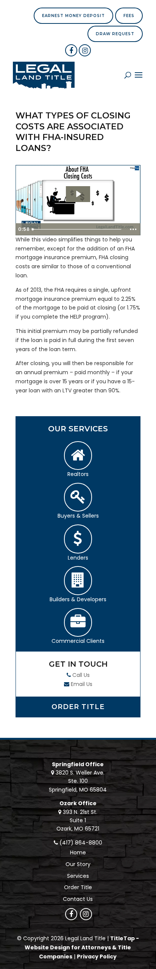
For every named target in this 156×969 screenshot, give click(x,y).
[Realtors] (78, 455)
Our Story (78, 864)
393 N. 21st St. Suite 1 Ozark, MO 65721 (77, 820)
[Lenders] (78, 539)
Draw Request (115, 33)
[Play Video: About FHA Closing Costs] (78, 194)
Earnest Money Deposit (73, 15)
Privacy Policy (97, 956)
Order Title (78, 707)
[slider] (77, 229)
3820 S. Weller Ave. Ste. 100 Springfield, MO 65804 (78, 781)
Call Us (81, 675)
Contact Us (78, 899)
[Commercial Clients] (78, 622)
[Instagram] (85, 50)
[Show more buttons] (133, 229)
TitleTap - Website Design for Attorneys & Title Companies (82, 947)
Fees (128, 15)
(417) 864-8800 (80, 842)
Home (78, 852)
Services (78, 876)
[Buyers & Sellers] (78, 497)
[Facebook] (71, 50)
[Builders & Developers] (78, 580)
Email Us (81, 684)
